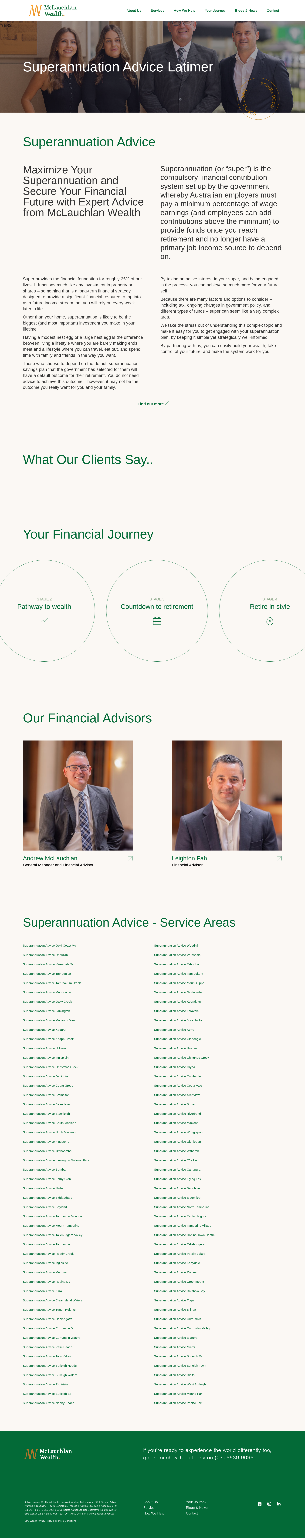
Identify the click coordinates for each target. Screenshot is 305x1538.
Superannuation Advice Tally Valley (47, 1356)
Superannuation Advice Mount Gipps (179, 983)
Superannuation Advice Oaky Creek (47, 1001)
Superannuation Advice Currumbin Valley (182, 1328)
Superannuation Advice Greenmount (179, 1281)
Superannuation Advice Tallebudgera (179, 1244)
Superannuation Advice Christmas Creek (50, 1067)
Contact (273, 10)
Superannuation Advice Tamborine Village (182, 1225)
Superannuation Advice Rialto (174, 1375)
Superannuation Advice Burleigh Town (180, 1365)
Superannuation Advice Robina (175, 1272)
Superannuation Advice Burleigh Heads (50, 1365)
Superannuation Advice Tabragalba (47, 973)
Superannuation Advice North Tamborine (182, 1207)
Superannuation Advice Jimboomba (47, 1151)
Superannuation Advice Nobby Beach (48, 1403)
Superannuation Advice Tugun (175, 1300)
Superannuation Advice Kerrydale (177, 1263)
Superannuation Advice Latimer (118, 66)
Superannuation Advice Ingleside (45, 1263)
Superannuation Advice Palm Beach (47, 1347)
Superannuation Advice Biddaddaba (47, 1197)
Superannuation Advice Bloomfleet (177, 1197)
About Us (134, 10)
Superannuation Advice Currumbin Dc (49, 1328)
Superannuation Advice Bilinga (175, 1309)
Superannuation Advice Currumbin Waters (51, 1337)
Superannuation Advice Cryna (174, 1067)
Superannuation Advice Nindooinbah (179, 992)
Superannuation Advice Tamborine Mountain (53, 1216)
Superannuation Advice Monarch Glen (49, 1020)
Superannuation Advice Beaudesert (47, 1104)
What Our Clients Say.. (88, 459)
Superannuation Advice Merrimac (45, 1272)
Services (157, 10)
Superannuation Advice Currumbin (177, 1319)
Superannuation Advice (89, 142)
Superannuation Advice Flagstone (46, 1141)
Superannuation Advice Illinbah (44, 1188)
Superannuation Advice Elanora (175, 1337)
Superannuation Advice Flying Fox (177, 1179)
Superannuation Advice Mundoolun (47, 992)
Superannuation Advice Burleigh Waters (50, 1375)
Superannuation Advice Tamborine (46, 1244)
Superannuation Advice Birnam (175, 1104)
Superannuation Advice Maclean (176, 1123)
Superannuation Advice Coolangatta (47, 1319)
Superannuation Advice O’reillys (176, 1160)
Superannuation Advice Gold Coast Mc (49, 945)
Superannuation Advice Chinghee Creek (181, 1057)
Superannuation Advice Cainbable (177, 1076)
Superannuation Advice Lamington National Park (56, 1160)
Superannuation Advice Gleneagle (177, 1039)
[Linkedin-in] (279, 1504)
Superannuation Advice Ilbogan (175, 1048)
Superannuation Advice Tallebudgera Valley (52, 1235)
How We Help (184, 10)
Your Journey (215, 10)
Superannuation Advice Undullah (45, 955)
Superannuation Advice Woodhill (176, 945)
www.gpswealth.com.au (101, 1513)
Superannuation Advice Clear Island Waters (52, 1300)
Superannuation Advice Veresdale (177, 955)
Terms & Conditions (65, 1520)
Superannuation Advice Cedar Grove (48, 1085)
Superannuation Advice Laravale (176, 1011)
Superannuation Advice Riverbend (177, 1113)
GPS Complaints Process (63, 1506)
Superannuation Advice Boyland (45, 1207)
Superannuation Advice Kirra (42, 1291)
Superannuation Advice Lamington (46, 1011)
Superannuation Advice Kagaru (44, 1029)
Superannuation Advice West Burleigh (180, 1384)
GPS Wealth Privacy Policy (38, 1520)
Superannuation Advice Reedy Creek (48, 1253)
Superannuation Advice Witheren (176, 1151)
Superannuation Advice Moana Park (178, 1393)
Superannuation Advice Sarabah (45, 1169)
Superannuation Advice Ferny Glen (47, 1179)
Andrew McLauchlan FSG (84, 1502)
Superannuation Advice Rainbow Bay (179, 1291)
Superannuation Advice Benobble (177, 1188)
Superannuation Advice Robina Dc (46, 1281)
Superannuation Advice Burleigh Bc (47, 1393)
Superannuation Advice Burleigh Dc (178, 1356)
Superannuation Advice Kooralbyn (177, 1001)
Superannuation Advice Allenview (177, 1095)
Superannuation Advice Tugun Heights (49, 1309)
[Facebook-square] (260, 1504)
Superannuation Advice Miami (174, 1347)
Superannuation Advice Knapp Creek (48, 1039)
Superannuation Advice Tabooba (176, 964)
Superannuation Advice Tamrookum (178, 973)
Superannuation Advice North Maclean (49, 1132)
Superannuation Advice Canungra (177, 1169)
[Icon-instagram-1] (269, 1504)
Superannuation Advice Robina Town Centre (184, 1235)
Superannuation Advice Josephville (178, 1020)
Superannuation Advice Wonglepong (179, 1132)
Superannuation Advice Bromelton (46, 1095)
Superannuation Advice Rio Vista (45, 1384)
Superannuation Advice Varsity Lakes (179, 1253)
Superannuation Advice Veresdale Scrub (50, 964)
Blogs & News (246, 10)
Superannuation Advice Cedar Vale (178, 1085)
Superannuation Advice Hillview (44, 1048)
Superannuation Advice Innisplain (46, 1057)
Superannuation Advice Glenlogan (177, 1141)
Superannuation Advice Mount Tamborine (51, 1225)
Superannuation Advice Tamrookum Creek (52, 983)
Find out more (151, 404)
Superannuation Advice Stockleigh (46, 1113)
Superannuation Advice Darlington (46, 1076)
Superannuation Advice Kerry (174, 1029)
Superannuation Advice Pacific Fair (178, 1403)
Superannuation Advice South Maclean (49, 1123)
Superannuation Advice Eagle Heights (180, 1216)
